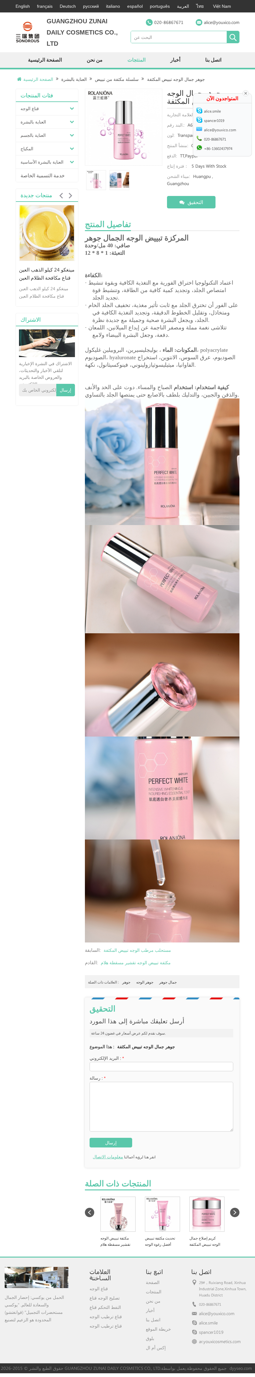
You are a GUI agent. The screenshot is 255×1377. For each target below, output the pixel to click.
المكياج (27, 148)
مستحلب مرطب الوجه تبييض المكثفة (137, 950)
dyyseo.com (241, 1368)
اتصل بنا (213, 60)
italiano (113, 6)
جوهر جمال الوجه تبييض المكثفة (146, 1046)
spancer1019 (211, 1332)
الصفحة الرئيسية (45, 60)
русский (91, 6)
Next (70, 195)
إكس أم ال (156, 1348)
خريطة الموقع (158, 1329)
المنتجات (137, 60)
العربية (183, 6)
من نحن (95, 60)
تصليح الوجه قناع (105, 1298)
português (160, 6)
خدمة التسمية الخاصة (43, 175)
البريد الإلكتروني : (107, 1058)
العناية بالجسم (33, 135)
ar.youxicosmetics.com (220, 1341)
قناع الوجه (30, 108)
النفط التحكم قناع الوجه (105, 1307)
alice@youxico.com (221, 22)
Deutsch (68, 6)
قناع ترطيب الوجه (106, 1316)
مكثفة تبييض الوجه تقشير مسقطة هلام (136, 962)
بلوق (150, 1338)
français (45, 6)
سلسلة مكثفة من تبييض (117, 79)
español (135, 6)
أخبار (175, 60)
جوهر (126, 981)
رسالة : (98, 1078)
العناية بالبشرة (74, 79)
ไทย (200, 6)
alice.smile (208, 1323)
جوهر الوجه (144, 981)
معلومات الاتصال (108, 1157)
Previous (61, 195)
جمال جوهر (168, 981)
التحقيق (195, 202)
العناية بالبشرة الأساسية (42, 162)
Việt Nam (222, 6)
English (23, 6)
